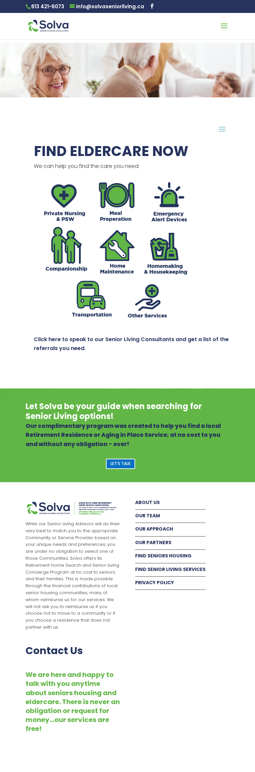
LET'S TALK (120, 463)
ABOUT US (147, 502)
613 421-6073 (47, 6)
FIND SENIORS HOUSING (163, 555)
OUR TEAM (147, 515)
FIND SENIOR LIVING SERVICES (170, 569)
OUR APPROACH (154, 529)
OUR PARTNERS (153, 542)
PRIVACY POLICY (154, 582)
